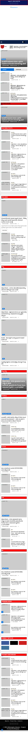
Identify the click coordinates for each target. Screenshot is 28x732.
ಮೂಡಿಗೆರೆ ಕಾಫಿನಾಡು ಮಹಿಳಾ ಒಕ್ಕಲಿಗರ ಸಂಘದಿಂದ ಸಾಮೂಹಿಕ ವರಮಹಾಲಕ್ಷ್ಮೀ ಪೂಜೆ (18, 135)
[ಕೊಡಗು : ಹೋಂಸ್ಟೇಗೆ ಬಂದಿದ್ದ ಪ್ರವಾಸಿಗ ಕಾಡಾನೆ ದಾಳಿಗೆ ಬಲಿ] (14, 327)
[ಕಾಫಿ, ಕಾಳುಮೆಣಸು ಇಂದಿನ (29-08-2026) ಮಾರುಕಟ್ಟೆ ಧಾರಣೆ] (5, 175)
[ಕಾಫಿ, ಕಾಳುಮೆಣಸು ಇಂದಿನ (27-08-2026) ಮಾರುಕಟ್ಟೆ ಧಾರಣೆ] (5, 488)
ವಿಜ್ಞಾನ (16, 253)
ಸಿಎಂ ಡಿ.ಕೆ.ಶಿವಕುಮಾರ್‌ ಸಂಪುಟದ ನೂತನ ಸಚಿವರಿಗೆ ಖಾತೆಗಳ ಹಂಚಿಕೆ (17, 429)
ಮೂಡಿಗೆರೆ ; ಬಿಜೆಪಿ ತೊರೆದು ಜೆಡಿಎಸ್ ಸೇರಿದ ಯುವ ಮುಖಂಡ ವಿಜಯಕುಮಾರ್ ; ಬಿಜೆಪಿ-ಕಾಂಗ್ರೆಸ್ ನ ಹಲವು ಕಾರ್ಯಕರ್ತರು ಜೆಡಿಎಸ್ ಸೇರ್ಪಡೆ (13, 419)
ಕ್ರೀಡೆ (11, 93)
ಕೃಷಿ (11, 173)
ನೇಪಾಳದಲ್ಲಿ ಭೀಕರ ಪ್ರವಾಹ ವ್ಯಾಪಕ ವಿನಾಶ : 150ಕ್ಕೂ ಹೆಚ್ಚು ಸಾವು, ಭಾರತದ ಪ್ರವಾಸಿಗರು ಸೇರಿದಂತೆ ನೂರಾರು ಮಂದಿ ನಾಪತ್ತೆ (14, 220)
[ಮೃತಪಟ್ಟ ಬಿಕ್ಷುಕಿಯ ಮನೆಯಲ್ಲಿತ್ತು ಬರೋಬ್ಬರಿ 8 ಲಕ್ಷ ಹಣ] (14, 352)
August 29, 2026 (15, 178)
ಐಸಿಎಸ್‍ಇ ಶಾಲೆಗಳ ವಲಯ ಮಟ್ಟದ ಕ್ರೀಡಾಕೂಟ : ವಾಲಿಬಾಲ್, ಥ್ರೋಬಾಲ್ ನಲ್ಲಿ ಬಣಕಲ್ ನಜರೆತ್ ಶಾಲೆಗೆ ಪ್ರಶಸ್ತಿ (18, 543)
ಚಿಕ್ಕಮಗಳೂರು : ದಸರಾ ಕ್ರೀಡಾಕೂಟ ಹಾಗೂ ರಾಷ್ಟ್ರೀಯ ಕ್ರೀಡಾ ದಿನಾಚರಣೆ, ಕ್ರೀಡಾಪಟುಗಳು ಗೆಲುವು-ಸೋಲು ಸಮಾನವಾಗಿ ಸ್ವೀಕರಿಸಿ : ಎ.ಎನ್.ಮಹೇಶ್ (18, 166)
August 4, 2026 (15, 442)
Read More (4, 230)
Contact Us (19, 721)
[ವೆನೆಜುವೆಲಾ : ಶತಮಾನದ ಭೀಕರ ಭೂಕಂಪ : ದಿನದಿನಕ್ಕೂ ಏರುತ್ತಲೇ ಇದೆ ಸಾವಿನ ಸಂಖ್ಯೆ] (5, 237)
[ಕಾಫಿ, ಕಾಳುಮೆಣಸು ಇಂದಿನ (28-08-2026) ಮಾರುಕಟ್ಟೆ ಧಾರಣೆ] (5, 478)
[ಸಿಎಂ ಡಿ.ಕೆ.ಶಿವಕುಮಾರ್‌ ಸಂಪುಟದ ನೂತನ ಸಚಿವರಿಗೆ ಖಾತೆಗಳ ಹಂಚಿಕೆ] (5, 429)
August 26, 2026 (13, 422)
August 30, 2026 (13, 65)
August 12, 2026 (15, 431)
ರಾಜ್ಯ (11, 73)
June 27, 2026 (15, 240)
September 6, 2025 (16, 261)
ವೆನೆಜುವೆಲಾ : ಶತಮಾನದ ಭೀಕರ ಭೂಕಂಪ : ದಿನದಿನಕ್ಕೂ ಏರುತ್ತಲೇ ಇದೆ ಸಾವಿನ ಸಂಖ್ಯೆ (18, 237)
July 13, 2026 (14, 546)
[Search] (26, 42)
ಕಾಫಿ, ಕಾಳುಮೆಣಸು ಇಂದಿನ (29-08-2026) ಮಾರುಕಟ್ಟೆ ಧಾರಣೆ (18, 702)
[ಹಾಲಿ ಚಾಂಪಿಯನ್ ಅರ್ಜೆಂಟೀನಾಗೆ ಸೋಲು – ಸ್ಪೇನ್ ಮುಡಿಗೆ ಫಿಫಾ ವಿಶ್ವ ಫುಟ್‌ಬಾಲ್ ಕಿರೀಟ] (5, 532)
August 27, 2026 (13, 223)
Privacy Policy (13, 721)
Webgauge (16, 728)
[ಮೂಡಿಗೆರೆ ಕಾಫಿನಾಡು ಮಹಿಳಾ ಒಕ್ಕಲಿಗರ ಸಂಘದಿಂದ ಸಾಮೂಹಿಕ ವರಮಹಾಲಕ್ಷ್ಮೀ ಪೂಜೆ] (5, 135)
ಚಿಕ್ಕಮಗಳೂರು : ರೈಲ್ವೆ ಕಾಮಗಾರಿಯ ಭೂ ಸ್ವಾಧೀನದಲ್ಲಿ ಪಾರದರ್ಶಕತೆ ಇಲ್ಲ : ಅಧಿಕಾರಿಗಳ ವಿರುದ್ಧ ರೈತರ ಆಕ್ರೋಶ (17, 87)
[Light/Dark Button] (23, 42)
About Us (7, 721)
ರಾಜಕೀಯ (8, 413)
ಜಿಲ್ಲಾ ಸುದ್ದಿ (3, 59)
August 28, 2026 (15, 480)
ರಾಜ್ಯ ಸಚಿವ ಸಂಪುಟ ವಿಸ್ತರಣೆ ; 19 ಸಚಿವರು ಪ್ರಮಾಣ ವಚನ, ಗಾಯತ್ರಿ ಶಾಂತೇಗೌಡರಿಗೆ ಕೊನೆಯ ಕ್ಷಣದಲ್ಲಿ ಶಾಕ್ (18, 439)
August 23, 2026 (13, 341)
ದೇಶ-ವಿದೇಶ (13, 234)
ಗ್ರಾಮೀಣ (14, 173)
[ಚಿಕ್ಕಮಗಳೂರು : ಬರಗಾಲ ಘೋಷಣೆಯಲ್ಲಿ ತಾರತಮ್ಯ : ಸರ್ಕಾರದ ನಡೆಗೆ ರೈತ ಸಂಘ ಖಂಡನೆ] (5, 76)
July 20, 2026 (14, 536)
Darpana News (5, 65)
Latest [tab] (5, 69)
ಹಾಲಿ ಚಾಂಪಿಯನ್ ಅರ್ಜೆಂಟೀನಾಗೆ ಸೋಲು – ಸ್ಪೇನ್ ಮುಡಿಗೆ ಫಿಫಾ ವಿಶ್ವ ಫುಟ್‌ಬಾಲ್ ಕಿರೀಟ (17, 533)
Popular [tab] (18, 69)
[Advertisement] (14, 24)
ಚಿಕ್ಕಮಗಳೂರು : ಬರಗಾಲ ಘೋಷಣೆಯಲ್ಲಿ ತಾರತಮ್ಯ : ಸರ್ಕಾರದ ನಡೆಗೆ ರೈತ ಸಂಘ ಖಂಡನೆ (18, 77)
